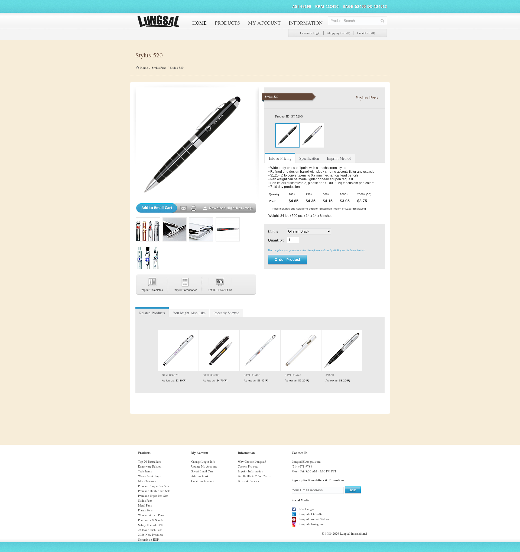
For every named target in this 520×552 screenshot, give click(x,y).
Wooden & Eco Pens (151, 515)
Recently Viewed (226, 312)
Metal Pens (145, 505)
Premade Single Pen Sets (153, 486)
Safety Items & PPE (150, 525)
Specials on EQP (148, 539)
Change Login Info (203, 461)
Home (144, 68)
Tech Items (145, 471)
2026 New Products (150, 535)
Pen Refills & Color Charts (254, 476)
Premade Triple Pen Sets (153, 496)
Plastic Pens (145, 510)
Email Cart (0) (366, 33)
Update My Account (204, 466)
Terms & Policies (248, 481)
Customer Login (310, 33)
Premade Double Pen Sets (154, 491)
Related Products (152, 312)
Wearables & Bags (149, 476)
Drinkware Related (149, 466)
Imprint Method (339, 158)
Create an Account (202, 481)
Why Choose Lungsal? (252, 461)
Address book (200, 476)
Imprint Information (250, 471)
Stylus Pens (159, 68)
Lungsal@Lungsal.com (306, 461)
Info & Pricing (280, 158)
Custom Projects (248, 466)
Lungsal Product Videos (314, 519)
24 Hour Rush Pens (150, 530)
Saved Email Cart (202, 471)
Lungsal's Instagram (311, 524)
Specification (309, 158)
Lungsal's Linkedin (311, 514)
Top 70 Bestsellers (149, 461)
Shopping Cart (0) (338, 33)
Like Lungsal (307, 509)
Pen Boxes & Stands (150, 520)
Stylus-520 (177, 68)
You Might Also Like (189, 312)
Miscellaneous (147, 481)
